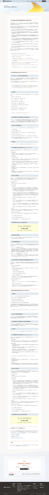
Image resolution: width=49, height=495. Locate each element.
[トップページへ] (7, 487)
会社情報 (13, 483)
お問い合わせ (43, 1)
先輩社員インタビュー (42, 485)
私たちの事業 (19, 483)
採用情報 (41, 483)
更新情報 (34, 483)
